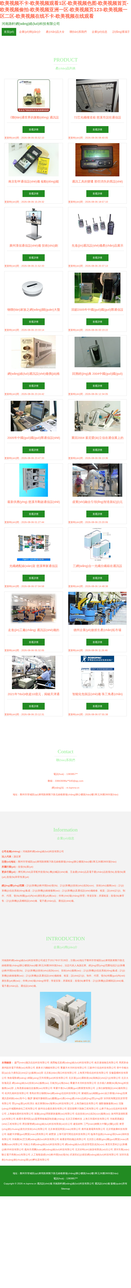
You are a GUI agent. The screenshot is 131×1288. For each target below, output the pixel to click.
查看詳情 (33, 129)
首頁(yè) (9, 31)
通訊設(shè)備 (44, 1183)
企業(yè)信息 (99, 31)
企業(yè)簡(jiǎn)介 (30, 31)
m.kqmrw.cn (72, 787)
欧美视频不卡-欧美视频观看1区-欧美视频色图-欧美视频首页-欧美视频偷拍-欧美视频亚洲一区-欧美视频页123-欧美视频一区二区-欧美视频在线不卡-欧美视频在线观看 (64, 10)
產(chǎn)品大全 (55, 31)
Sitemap (65, 1188)
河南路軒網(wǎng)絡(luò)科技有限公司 (31, 24)
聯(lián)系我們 (78, 31)
